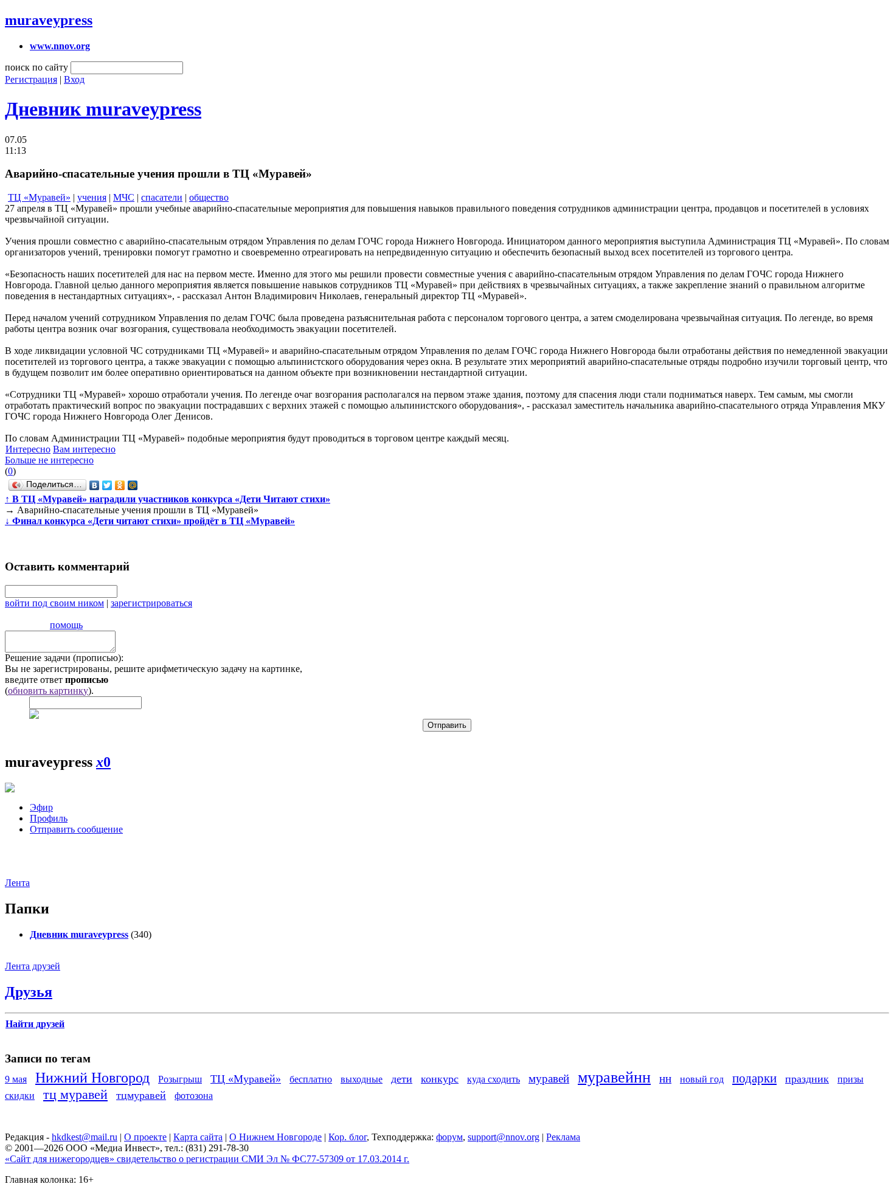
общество (209, 197)
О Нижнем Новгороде (275, 1137)
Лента (17, 883)
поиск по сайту (36, 67)
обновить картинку (48, 690)
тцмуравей (141, 1095)
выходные (362, 1079)
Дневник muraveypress (103, 109)
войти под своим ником (54, 603)
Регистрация (31, 79)
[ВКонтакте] (94, 485)
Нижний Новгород (92, 1078)
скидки (20, 1095)
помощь (66, 625)
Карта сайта (198, 1137)
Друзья (28, 992)
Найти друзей (34, 1024)
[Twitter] (107, 485)
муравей (548, 1078)
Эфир (41, 807)
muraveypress (48, 20)
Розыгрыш (180, 1079)
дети (401, 1079)
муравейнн (614, 1077)
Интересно (27, 449)
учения (91, 197)
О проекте (145, 1137)
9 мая (16, 1079)
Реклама (563, 1137)
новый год (702, 1079)
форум (449, 1137)
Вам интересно (84, 449)
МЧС (123, 197)
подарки (754, 1078)
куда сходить (493, 1079)
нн (665, 1078)
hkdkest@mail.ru (84, 1137)
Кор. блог (347, 1137)
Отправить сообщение (76, 829)
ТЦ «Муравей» (39, 197)
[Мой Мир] (132, 485)
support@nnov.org (503, 1137)
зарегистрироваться (151, 603)
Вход (74, 79)
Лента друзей (32, 966)
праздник (807, 1079)
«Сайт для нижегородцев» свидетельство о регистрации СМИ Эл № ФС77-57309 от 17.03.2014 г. (207, 1159)
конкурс (440, 1079)
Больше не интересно (49, 460)
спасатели (161, 197)
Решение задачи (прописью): (64, 658)
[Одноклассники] (120, 485)
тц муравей (75, 1094)
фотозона (194, 1095)
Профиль (49, 818)
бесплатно (310, 1079)
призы (850, 1079)
